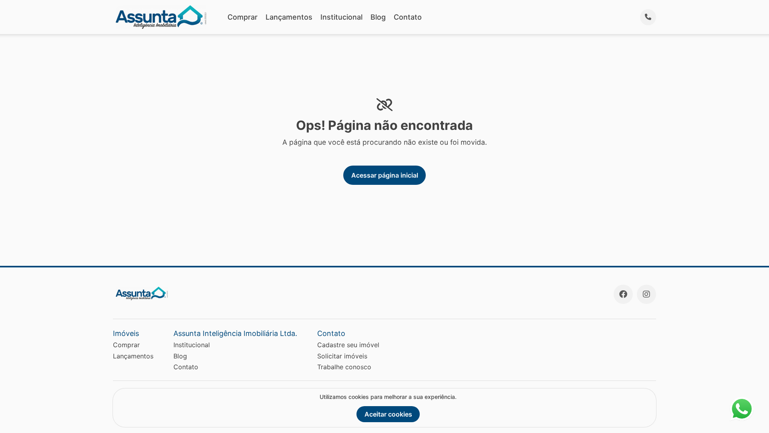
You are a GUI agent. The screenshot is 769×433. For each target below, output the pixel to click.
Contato (408, 17)
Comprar (242, 17)
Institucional (341, 17)
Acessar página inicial (384, 175)
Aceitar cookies (388, 414)
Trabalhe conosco (344, 367)
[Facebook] (623, 294)
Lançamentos (289, 17)
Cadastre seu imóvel (348, 345)
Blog (378, 17)
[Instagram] (646, 294)
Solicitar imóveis (342, 356)
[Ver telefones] (648, 17)
